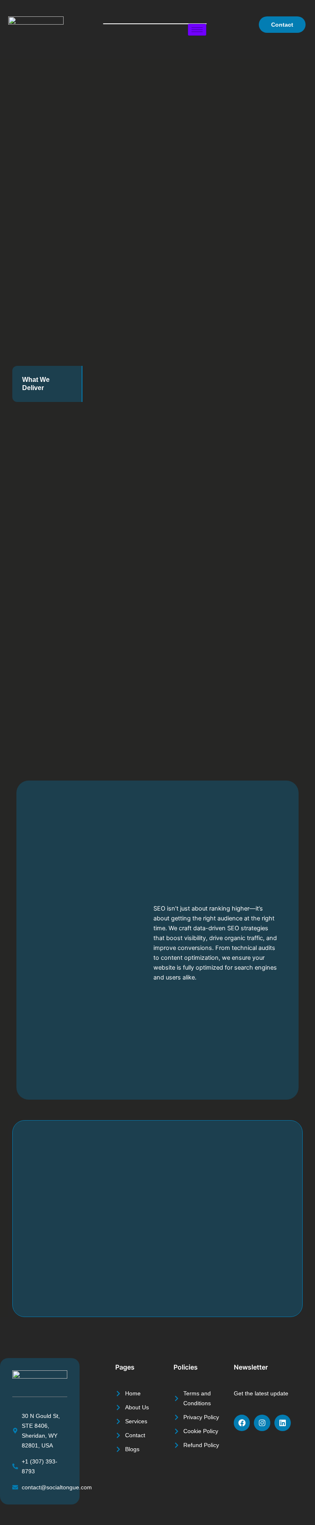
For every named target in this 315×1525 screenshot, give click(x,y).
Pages (125, 1367)
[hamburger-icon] (197, 30)
